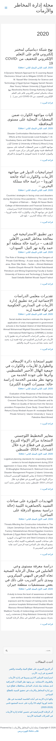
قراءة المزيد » (46, 102)
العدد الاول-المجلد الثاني (36, 454)
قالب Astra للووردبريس (28, 731)
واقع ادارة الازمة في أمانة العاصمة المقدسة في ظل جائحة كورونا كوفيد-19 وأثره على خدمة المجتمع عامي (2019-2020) (29, 703)
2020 (50, 68)
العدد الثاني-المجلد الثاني (36, 68)
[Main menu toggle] (6, 8)
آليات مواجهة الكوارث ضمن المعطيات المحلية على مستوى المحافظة (30, 119)
